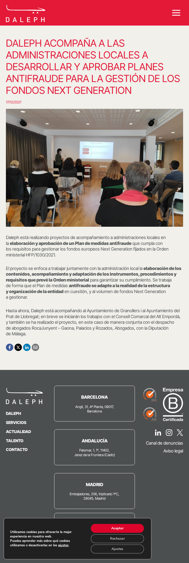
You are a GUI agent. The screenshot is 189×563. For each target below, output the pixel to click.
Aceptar (117, 528)
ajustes (63, 545)
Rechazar (117, 538)
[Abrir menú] (176, 13)
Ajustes (117, 549)
